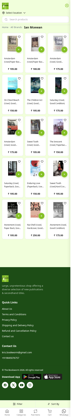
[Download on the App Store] (52, 377)
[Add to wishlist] (19, 36)
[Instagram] (30, 385)
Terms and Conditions (14, 314)
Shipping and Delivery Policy (18, 325)
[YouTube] (21, 385)
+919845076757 (10, 357)
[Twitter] (13, 385)
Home (5, 27)
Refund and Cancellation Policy (19, 330)
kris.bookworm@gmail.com (17, 352)
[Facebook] (5, 385)
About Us (7, 308)
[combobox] (35, 19)
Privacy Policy (9, 319)
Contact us (8, 336)
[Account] (67, 6)
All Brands (16, 27)
